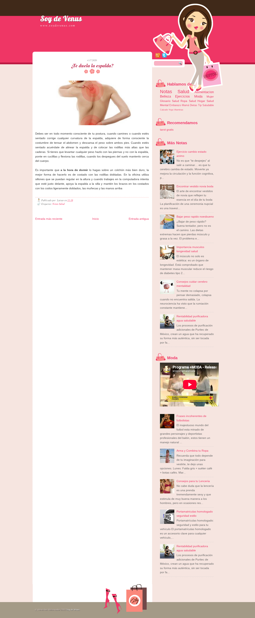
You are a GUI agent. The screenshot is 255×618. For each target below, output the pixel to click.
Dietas (193, 105)
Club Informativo (105, 226)
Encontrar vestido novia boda (195, 186)
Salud (192, 101)
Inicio (95, 218)
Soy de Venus (61, 18)
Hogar (201, 101)
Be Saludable (57, 226)
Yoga (171, 109)
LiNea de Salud (72, 226)
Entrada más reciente (48, 218)
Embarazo (175, 105)
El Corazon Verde (137, 233)
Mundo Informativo (78, 233)
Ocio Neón (74, 229)
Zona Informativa (43, 226)
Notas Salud (58, 203)
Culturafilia (40, 236)
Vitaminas (178, 109)
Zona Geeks (136, 226)
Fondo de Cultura (122, 226)
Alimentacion (204, 92)
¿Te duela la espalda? (92, 65)
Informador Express (88, 226)
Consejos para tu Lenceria (193, 481)
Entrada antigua (139, 218)
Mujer (210, 96)
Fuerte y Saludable (88, 229)
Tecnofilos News (61, 229)
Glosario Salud (169, 101)
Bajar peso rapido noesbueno (195, 216)
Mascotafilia (64, 233)
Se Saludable (110, 233)
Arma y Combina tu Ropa (192, 450)
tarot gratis (167, 129)
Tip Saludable (206, 105)
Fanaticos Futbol (50, 233)
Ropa (183, 101)
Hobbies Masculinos (44, 229)
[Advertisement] (81, 48)
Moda (198, 96)
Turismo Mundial (95, 233)
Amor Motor (50, 236)
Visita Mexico (123, 233)
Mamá (185, 105)
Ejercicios (182, 96)
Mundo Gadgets (128, 229)
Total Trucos (103, 229)
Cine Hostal (115, 229)
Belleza (165, 96)
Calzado (164, 109)
